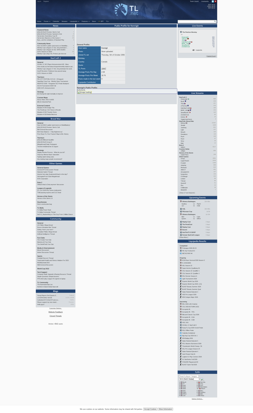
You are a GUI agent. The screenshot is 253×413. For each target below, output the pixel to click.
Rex (182, 185)
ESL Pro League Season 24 (191, 349)
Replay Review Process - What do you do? (51, 152)
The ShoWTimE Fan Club (45, 244)
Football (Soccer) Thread (45, 258)
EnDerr (183, 117)
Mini (201, 394)
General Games (43, 168)
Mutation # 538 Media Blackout (47, 114)
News (55, 25)
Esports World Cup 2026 (190, 281)
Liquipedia (205, 1)
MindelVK (184, 190)
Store (94, 21)
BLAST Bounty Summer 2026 (191, 286)
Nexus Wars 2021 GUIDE (45, 99)
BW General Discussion (45, 129)
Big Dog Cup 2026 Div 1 (190, 335)
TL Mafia (40, 208)
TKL (183, 40)
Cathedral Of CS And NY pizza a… (48, 300)
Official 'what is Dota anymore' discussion (50, 184)
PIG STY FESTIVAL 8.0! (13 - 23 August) (50, 79)
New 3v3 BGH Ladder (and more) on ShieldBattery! (53, 46)
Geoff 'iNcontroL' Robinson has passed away (51, 71)
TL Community (42, 282)
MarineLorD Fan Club (44, 242)
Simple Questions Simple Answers (48, 276)
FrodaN (183, 163)
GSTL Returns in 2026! (44, 51)
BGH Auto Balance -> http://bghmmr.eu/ (49, 132)
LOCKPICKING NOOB (44, 297)
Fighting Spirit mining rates (45, 157)
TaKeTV (184, 39)
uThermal (184, 106)
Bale (182, 143)
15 (73, 36)
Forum (46, 21)
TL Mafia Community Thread (46, 212)
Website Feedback (55, 312)
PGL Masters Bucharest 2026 (191, 343)
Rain (184, 391)
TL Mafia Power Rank (44, 210)
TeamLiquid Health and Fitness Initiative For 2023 (53, 260)
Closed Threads (56, 316)
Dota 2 (39, 182)
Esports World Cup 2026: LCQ (192, 284)
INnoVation (203, 387)
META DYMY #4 (187, 253)
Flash (184, 392)
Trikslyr (183, 181)
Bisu (201, 391)
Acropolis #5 (186, 309)
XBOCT (183, 170)
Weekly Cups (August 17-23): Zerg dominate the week (53, 47)
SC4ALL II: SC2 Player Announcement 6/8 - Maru (53, 64)
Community (55, 218)
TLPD (197, 372)
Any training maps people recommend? (49, 159)
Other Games (55, 163)
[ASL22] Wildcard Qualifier (45, 140)
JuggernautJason (186, 119)
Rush (182, 136)
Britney (183, 123)
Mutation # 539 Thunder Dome (47, 112)
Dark (184, 385)
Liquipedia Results (197, 241)
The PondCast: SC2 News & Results (49, 110)
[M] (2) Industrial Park (44, 102)
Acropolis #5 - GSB (188, 320)
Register (46, 1)
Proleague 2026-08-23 (189, 248)
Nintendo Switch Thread (45, 172)
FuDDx (72, 300)
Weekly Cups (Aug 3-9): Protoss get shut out (51, 53)
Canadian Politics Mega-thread (47, 232)
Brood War (56, 118)
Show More (183, 237)
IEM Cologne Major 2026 (190, 297)
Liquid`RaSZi (185, 161)
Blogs (55, 291)
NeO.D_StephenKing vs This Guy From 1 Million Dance (55, 214)
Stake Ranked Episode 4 (190, 351)
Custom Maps (42, 98)
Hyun (182, 139)
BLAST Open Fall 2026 (189, 364)
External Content (43, 106)
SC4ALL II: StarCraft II (189, 325)
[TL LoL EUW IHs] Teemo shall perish (49, 190)
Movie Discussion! (43, 250)
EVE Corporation (42, 178)
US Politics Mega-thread (45, 225)
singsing (183, 165)
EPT (102, 21)
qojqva (183, 147)
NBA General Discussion (45, 265)
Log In (39, 1)
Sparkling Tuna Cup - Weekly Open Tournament (52, 81)
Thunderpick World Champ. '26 (192, 346)
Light (182, 130)
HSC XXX (185, 322)
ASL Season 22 (187, 265)
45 (73, 51)
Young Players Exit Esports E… (47, 295)
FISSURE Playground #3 (190, 362)
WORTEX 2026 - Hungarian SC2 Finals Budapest (53, 83)
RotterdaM (185, 37)
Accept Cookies (150, 409)
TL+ (107, 21)
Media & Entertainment (45, 248)
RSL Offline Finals (188, 330)
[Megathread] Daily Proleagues (47, 144)
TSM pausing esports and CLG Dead (49, 192)
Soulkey (202, 392)
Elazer (203, 388)
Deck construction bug (44, 204)
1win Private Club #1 (188, 354)
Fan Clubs (41, 238)
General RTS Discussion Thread (47, 170)
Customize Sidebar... (55, 308)
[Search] (215, 21)
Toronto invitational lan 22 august (47, 146)
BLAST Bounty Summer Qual (191, 289)
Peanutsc (71, 302)
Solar (184, 387)
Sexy (182, 141)
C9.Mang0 (184, 176)
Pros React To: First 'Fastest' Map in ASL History (53, 134)
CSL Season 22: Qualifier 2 (191, 273)
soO (201, 385)
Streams (64, 21)
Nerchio (202, 382)
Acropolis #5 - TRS (188, 312)
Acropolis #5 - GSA (188, 317)
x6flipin (183, 151)
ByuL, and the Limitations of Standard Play (50, 40)
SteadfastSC (186, 45)
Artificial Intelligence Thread (46, 234)
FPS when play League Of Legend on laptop (51, 279)
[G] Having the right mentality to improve (50, 94)
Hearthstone (42, 202)
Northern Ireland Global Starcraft (47, 287)
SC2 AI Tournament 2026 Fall (46, 86)
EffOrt (184, 394)
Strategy (40, 92)
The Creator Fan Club (44, 240)
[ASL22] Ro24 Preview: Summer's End (49, 34)
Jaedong (183, 127)
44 (73, 38)
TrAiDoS (71, 295)
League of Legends (44, 188)
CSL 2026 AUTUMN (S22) (190, 306)
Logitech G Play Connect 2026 (192, 357)
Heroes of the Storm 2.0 (45, 198)
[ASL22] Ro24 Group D (44, 142)
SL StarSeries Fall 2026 (189, 359)
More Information (165, 409)
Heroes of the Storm (44, 196)
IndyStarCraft (186, 42)
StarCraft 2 (55, 58)
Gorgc (183, 158)
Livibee (183, 178)
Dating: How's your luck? (45, 229)
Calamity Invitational (188, 333)
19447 (103, 69)
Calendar (56, 21)
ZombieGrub (186, 46)
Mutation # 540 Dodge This (45, 107)
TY (183, 384)
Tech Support (42, 272)
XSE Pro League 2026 (189, 294)
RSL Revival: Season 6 (189, 276)
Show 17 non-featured (187, 193)
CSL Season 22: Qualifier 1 (191, 271)
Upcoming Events (197, 197)
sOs (201, 384)
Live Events (197, 25)
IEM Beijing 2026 (187, 338)
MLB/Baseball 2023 (43, 262)
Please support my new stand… (47, 302)
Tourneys (40, 77)
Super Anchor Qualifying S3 (191, 268)
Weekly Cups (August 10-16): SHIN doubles (51, 49)
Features (85, 21)
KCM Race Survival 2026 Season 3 (193, 260)
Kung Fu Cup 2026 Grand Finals (192, 328)
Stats (184, 388)
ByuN (182, 101)
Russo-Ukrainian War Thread (46, 227)
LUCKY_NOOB (70, 297)
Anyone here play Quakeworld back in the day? (52, 174)
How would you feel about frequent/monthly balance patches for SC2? (55, 66)
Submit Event (211, 56)
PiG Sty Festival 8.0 (188, 251)
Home (39, 21)
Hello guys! (40, 304)
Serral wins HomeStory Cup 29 (47, 36)
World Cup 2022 (43, 269)
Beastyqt (183, 167)
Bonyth (183, 132)
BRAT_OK (185, 43)
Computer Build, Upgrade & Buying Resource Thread (54, 274)
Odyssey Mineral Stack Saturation (48, 154)
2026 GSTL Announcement (46, 88)
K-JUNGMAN (186, 263)
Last (184, 395)
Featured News (43, 30)
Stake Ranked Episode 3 (190, 292)
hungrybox (184, 174)
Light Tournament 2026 (189, 279)
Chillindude (184, 187)
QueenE (183, 183)
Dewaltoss (184, 134)
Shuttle (183, 125)
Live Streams (197, 93)
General (40, 62)
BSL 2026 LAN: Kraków (189, 304)
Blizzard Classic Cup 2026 (190, 314)
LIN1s (72, 304)
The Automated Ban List (44, 284)
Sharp (202, 395)
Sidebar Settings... (197, 399)
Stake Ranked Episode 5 (190, 341)
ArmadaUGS (185, 172)
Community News (44, 44)
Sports (39, 256)
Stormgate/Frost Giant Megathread (48, 176)
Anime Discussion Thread (45, 252)
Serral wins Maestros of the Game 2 (48, 38)
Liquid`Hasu (184, 155)
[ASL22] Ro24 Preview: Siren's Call (48, 32)
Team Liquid (194, 1)
